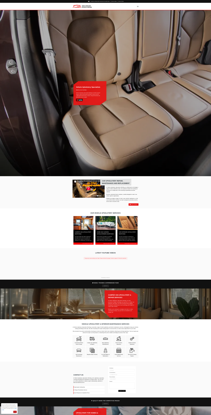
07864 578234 (121, 1)
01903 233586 (114, 1)
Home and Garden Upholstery (108, 243)
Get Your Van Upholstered (87, 243)
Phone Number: (112, 376)
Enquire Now (105, 285)
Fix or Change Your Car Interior (130, 243)
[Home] (82, 6)
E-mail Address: (112, 372)
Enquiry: (110, 381)
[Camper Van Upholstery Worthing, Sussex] (83, 229)
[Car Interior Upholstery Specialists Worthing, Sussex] (127, 229)
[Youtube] (88, 1)
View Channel (134, 204)
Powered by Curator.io (105, 277)
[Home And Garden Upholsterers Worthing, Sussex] (105, 229)
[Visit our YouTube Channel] (79, 100)
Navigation (137, 6)
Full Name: (111, 368)
